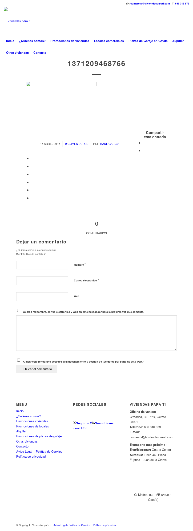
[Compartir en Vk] (32, 182)
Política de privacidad (31, 456)
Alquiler (21, 431)
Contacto (22, 446)
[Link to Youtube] (185, 21)
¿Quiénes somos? (28, 416)
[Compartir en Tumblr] (32, 173)
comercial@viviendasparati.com (150, 3)
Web (76, 296)
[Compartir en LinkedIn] (32, 166)
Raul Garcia (109, 144)
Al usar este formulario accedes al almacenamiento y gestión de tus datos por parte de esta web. (83, 361)
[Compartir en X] (144, 150)
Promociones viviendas (32, 421)
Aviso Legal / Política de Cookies (72, 525)
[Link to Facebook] (171, 21)
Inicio (20, 411)
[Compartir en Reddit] (32, 189)
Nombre (80, 264)
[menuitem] (10, 41)
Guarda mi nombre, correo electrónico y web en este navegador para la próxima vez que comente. (83, 312)
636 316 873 (182, 3)
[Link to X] (178, 21)
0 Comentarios (76, 144)
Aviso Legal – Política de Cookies (39, 451)
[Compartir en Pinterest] (32, 158)
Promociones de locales (32, 426)
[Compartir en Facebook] (144, 142)
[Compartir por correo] (32, 197)
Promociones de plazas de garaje (39, 436)
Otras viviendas (27, 441)
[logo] (17, 21)
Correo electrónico (86, 280)
